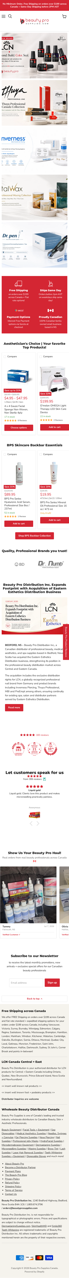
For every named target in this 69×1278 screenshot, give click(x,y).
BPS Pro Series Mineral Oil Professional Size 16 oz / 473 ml (53, 506)
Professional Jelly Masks (25, 1141)
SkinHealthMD (39, 1226)
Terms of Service (13, 1190)
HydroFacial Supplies (51, 1141)
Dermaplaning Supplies (48, 1145)
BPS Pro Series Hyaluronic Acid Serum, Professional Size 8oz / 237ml (17, 503)
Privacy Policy (12, 1179)
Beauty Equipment (11, 1129)
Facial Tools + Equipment (36, 1129)
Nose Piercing (47, 1137)
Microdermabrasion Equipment (18, 1145)
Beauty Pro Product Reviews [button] (66, 642)
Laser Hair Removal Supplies (28, 1152)
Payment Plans (13, 1171)
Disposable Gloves (36, 1156)
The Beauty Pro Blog (16, 1175)
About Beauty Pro (14, 1163)
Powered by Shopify (34, 1271)
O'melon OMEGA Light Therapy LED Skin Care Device (53, 409)
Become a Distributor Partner (20, 1167)
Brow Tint (53, 1148)
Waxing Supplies (37, 1148)
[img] (34, 776)
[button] (32, 823)
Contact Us (11, 1194)
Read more (14, 707)
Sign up (52, 982)
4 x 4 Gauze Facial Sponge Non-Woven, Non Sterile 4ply (16, 409)
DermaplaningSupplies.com (16, 1226)
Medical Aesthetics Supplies (31, 1133)
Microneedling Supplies (14, 1148)
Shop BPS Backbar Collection (34, 535)
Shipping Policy (13, 1186)
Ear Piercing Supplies (26, 1137)
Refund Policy (12, 1182)
